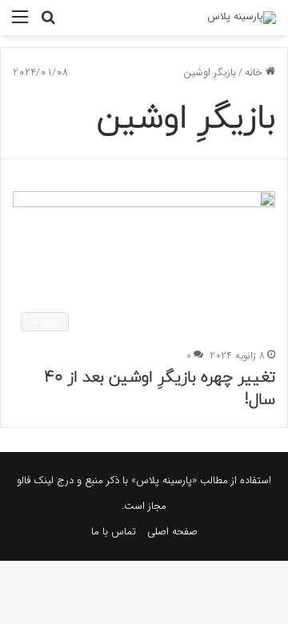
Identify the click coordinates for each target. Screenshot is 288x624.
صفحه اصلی (172, 531)
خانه (255, 72)
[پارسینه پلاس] (241, 17)
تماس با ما (113, 531)
